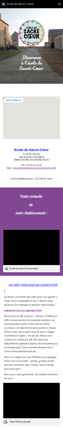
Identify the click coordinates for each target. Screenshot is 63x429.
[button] (3, 4)
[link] (31, 250)
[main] (31, 62)
